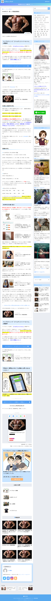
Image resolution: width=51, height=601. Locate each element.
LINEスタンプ (43, 268)
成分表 (38, 33)
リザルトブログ (8, 1)
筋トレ (23, 446)
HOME (26, 596)
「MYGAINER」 (26, 136)
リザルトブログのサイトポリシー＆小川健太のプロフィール (23, 598)
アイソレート (40, 20)
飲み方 (39, 36)
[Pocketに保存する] (24, 416)
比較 (40, 33)
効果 (37, 31)
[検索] (49, 8)
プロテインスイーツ (41, 24)
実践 (19, 446)
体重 (45, 29)
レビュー (36, 29)
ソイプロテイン (37, 22)
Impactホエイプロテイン (38, 17)
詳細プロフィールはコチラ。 (39, 158)
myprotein (46, 17)
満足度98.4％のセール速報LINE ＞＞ (25, 4)
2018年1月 (15, 446)
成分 (35, 33)
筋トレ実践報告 (29, 444)
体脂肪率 (42, 29)
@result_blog (12, 86)
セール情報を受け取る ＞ (17, 479)
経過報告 (27, 446)
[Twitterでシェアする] (9, 416)
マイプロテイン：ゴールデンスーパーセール (16, 66)
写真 (35, 31)
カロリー (44, 20)
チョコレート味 (46, 22)
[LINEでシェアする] (20, 416)
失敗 (44, 31)
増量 (42, 31)
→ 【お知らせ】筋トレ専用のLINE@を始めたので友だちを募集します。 (16, 305)
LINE (43, 17)
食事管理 (36, 36)
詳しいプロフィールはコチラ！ (24, 574)
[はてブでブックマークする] (17, 416)
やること (36, 20)
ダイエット (41, 22)
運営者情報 (36, 598)
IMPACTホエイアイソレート (41, 15)
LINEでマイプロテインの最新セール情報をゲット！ (15, 402)
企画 (38, 29)
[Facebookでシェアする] (13, 416)
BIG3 (35, 15)
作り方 (48, 29)
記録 (31, 446)
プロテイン (36, 24)
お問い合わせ (47, 1)
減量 (43, 33)
